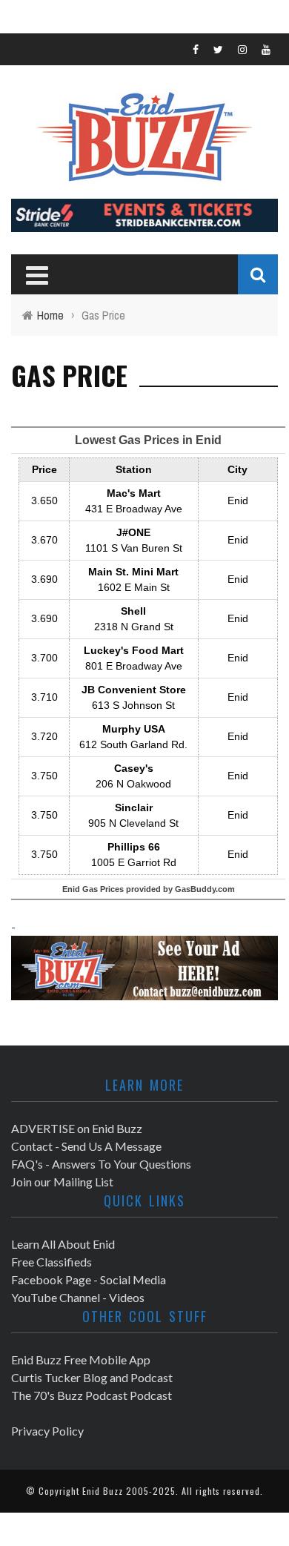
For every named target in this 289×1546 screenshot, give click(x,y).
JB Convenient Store (134, 690)
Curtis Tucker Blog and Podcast (92, 1377)
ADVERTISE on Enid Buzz (76, 1128)
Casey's (133, 768)
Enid (237, 500)
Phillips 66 (133, 847)
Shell (133, 611)
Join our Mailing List (62, 1182)
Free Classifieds (51, 1262)
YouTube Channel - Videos (77, 1297)
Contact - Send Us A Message (86, 1146)
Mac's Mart (134, 493)
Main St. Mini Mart (133, 572)
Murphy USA (133, 729)
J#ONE (133, 532)
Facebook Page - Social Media (88, 1279)
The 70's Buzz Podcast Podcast (91, 1395)
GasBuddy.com (205, 889)
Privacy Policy (47, 1431)
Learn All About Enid (63, 1244)
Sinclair (134, 807)
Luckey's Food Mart (134, 650)
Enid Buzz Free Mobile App (80, 1359)
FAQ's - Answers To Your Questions (101, 1164)
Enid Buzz (102, 1490)
